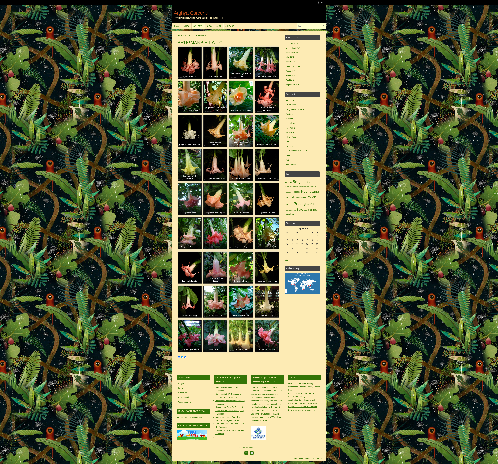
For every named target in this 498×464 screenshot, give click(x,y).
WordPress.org (184, 402)
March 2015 (291, 62)
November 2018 (293, 52)
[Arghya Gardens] (319, 2)
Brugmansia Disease (295, 109)
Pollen (288, 141)
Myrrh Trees (291, 137)
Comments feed (185, 397)
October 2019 (292, 43)
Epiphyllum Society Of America (301, 410)
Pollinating (289, 204)
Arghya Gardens (191, 13)
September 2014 (293, 66)
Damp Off (313, 186)
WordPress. (318, 458)
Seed (288, 155)
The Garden (291, 165)
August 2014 (291, 71)
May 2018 (290, 57)
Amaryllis (290, 100)
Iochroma (290, 132)
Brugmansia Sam (304, 186)
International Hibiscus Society (300, 383)
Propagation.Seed (290, 210)
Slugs (305, 210)
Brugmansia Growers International (302, 406)
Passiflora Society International (301, 393)
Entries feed (183, 393)
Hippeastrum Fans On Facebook (229, 407)
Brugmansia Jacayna (291, 186)
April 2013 (290, 80)
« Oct (287, 260)
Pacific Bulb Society (296, 397)
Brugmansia (291, 105)
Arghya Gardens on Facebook (190, 417)
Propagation (291, 146)
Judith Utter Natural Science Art (301, 400)
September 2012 (293, 85)
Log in (180, 388)
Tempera (307, 458)
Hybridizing (290, 123)
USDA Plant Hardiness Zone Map (302, 403)
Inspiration (290, 128)
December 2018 (293, 48)
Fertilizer (289, 114)
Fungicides (288, 192)
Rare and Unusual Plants (296, 151)
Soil (287, 160)
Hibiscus (289, 119)
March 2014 (291, 75)
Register (181, 383)
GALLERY (187, 35)
